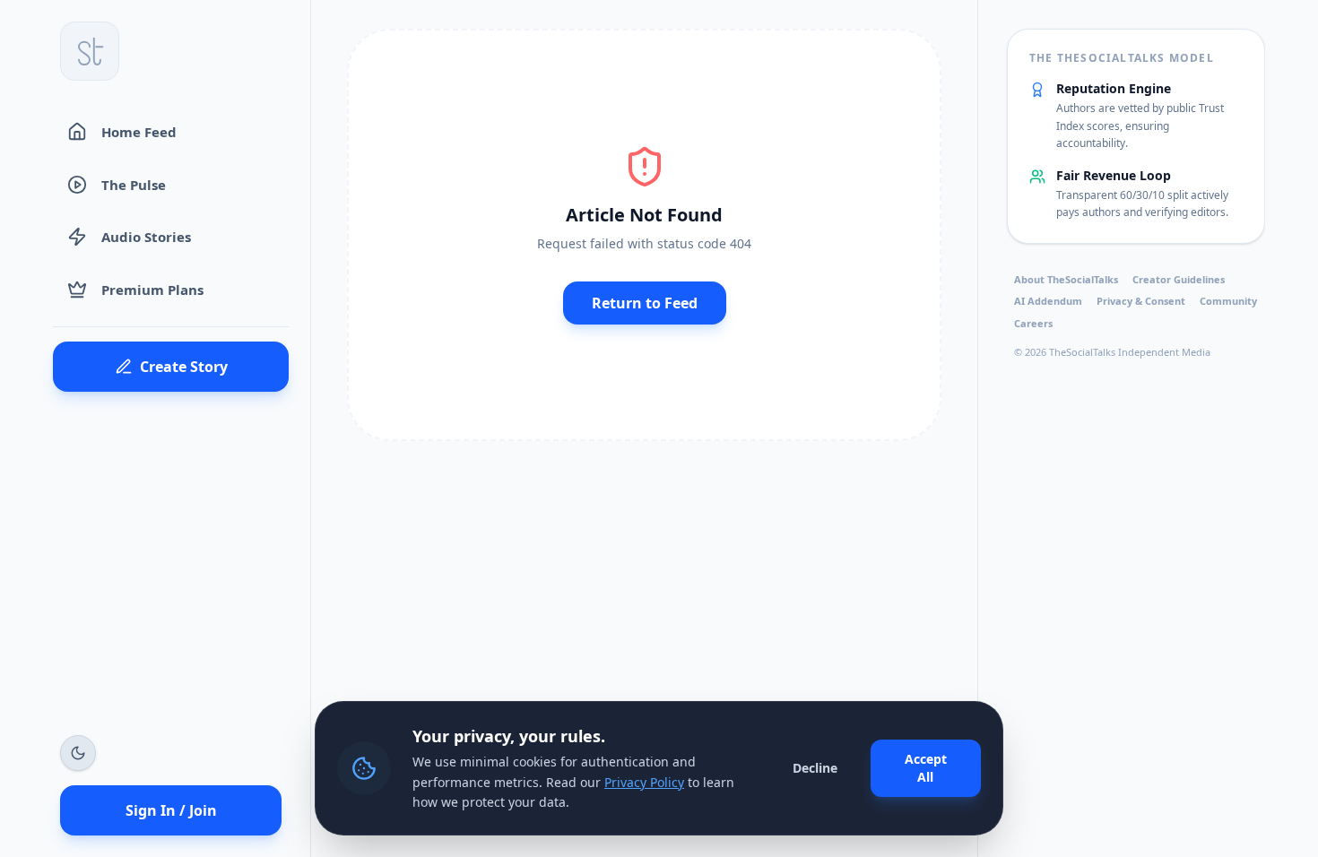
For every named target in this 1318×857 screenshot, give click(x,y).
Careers (1033, 323)
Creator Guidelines (1178, 279)
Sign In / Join (171, 810)
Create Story (184, 367)
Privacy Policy (644, 782)
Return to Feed (645, 303)
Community (1228, 300)
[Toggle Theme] (78, 753)
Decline (815, 767)
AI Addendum (1048, 300)
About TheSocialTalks (1066, 279)
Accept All (926, 767)
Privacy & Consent (1141, 300)
